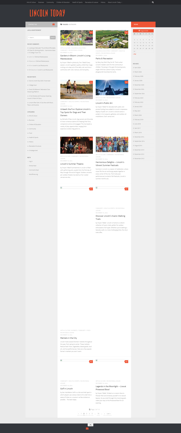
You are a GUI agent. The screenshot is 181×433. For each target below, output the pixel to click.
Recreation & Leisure (91, 2)
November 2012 (139, 158)
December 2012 (139, 154)
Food (88, 330)
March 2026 (138, 72)
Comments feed (34, 170)
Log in (31, 161)
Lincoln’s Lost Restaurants (40, 65)
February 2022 (139, 102)
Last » (109, 413)
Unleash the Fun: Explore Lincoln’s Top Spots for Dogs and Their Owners (75, 112)
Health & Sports (77, 2)
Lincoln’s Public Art (104, 103)
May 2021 (137, 111)
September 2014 (140, 141)
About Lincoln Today (114, 2)
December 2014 (139, 137)
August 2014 (138, 145)
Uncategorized (33, 150)
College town (33, 85)
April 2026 (138, 67)
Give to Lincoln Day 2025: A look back (39, 81)
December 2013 (139, 150)
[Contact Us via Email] (53, 24)
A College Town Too (35, 52)
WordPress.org (33, 174)
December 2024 (139, 89)
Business (41, 2)
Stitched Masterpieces (41, 57)
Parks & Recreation (104, 58)
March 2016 (138, 132)
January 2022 (138, 106)
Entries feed (32, 166)
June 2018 (138, 124)
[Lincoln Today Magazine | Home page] (47, 13)
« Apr (134, 54)
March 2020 (138, 115)
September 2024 (140, 93)
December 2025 (139, 85)
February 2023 (139, 98)
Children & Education (63, 2)
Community (50, 2)
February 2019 (139, 119)
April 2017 (138, 128)
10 (98, 413)
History (103, 2)
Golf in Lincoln (66, 388)
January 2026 (138, 80)
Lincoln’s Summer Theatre (71, 164)
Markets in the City (68, 338)
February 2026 (139, 76)
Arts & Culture (31, 2)
